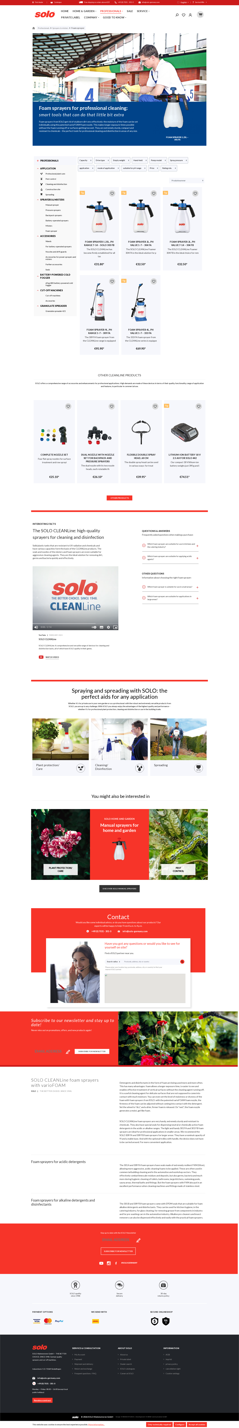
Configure (179, 1424)
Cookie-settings (172, 1373)
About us (124, 1354)
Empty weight (119, 160)
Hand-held (138, 160)
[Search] (177, 14)
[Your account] (190, 14)
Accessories (48, 236)
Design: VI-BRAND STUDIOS (125, 1417)
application (85, 168)
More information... (96, 1424)
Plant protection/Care (60, 869)
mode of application (106, 168)
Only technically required (159, 1424)
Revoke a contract (42, 1400)
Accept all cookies (197, 1424)
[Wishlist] (183, 14)
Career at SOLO (127, 1373)
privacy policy (172, 1364)
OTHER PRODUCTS (119, 498)
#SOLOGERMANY (129, 1263)
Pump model (156, 160)
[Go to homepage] (44, 14)
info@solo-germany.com (48, 1378)
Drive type (100, 160)
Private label (125, 1359)
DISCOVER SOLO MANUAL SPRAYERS (119, 889)
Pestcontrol (178, 869)
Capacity (84, 160)
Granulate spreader (53, 306)
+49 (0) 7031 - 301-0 (46, 1383)
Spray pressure (176, 160)
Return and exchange (83, 1368)
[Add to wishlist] (112, 193)
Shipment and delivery (83, 1364)
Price (152, 168)
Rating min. (167, 168)
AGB (168, 1354)
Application (48, 168)
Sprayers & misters (52, 199)
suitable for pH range (132, 168)
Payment (78, 1359)
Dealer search (126, 1364)
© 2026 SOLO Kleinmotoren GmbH (97, 1417)
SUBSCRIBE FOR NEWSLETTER (91, 1051)
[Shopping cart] (200, 14)
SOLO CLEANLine (47, 639)
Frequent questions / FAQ (85, 1373)
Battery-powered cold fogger (55, 276)
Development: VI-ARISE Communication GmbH (151, 1417)
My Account (79, 1354)
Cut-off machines (51, 290)
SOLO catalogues (127, 1368)
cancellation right (173, 1368)
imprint (169, 1359)
